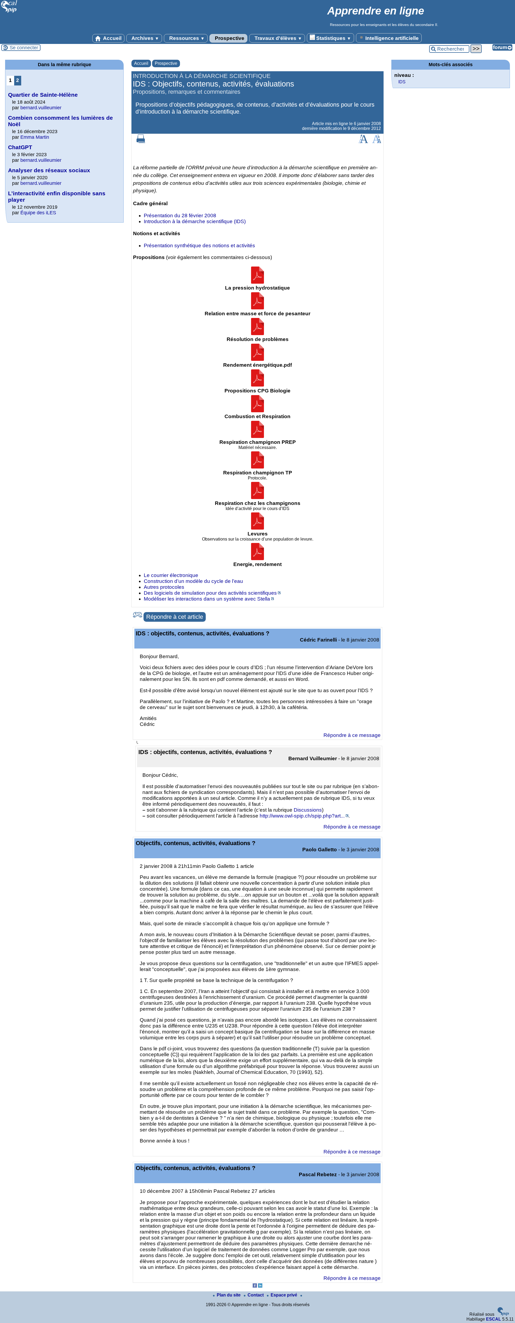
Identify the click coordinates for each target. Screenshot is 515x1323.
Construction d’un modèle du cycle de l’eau (193, 581)
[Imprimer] (141, 141)
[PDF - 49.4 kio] (257, 467)
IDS (402, 82)
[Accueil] (9, 12)
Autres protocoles (164, 587)
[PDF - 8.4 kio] (257, 558)
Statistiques (333, 38)
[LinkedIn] (260, 1286)
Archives (144, 38)
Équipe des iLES (38, 212)
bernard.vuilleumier (40, 107)
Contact (256, 1295)
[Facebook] (255, 1286)
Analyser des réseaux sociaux (49, 170)
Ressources (186, 38)
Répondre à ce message (352, 735)
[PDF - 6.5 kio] (257, 385)
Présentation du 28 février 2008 (180, 215)
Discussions (308, 810)
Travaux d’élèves (277, 38)
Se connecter (24, 47)
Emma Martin (34, 137)
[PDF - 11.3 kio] (257, 497)
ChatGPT (20, 147)
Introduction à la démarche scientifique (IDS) (195, 221)
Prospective (229, 38)
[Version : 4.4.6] (503, 1314)
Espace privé (284, 1295)
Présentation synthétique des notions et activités (199, 245)
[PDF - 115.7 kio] (257, 333)
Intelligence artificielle (391, 38)
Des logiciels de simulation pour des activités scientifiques (210, 593)
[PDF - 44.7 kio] (257, 410)
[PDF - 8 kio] (257, 359)
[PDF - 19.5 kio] (257, 307)
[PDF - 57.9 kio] (257, 528)
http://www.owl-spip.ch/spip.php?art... (302, 816)
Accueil (112, 38)
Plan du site (229, 1295)
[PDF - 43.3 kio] (257, 282)
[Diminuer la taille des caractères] (376, 141)
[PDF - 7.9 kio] (257, 436)
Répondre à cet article (174, 616)
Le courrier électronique (171, 575)
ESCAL (493, 1319)
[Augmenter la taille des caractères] (363, 141)
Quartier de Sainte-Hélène (43, 95)
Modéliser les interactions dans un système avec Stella (207, 599)
